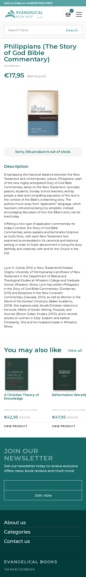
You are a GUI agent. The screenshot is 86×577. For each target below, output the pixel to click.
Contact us (17, 541)
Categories (17, 532)
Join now (43, 495)
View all (75, 350)
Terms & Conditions (19, 569)
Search (72, 30)
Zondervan (12, 65)
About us (15, 522)
